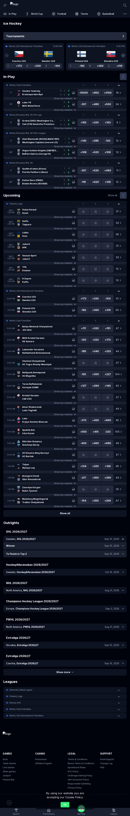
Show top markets (63, 98)
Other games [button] (9, 771)
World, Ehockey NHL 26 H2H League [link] (27, 133)
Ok (65, 804)
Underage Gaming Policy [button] (80, 775)
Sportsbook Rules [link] (77, 767)
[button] (65, 85)
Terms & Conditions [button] (77, 759)
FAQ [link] (102, 767)
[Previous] (7, 55)
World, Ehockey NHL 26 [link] (21, 163)
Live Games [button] (9, 767)
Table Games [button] (9, 763)
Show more (63, 672)
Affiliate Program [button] (43, 763)
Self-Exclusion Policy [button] (78, 779)
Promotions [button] (41, 759)
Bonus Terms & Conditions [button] (81, 763)
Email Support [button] (107, 759)
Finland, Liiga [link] (15, 203)
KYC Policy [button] (73, 771)
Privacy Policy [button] (75, 787)
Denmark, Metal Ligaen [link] (20, 690)
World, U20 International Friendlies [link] (26, 291)
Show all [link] (112, 195)
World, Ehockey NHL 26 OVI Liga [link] (25, 115)
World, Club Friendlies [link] (20, 85)
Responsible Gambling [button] (79, 783)
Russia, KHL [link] (15, 702)
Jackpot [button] (7, 775)
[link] (22, 5)
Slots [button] (5, 759)
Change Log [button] (106, 763)
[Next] (123, 55)
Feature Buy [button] (9, 779)
